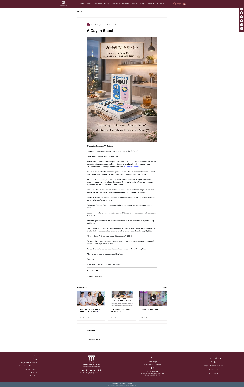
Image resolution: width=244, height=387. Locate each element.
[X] (241, 16)
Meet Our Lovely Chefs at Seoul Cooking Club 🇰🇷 (90, 310)
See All (165, 287)
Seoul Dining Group (131, 385)
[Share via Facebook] (88, 271)
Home (35, 356)
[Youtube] (241, 24)
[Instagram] (241, 9)
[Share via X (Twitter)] (92, 271)
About (35, 359)
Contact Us (33, 372)
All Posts (79, 11)
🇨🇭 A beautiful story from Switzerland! (121, 310)
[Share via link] (102, 271)
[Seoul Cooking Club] (153, 298)
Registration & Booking (30, 362)
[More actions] (156, 25)
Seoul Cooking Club (149, 309)
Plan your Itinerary (31, 369)
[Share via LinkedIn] (97, 271)
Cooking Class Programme (30, 366)
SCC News (33, 376)
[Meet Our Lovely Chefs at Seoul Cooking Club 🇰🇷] (91, 298)
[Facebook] (241, 12)
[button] (160, 3)
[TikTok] (241, 28)
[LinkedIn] (241, 20)
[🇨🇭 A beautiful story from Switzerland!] (122, 298)
